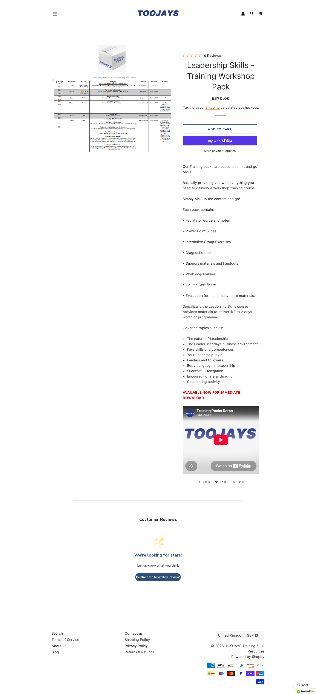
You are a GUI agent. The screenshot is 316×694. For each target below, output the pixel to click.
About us (59, 646)
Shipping (213, 107)
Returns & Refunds (139, 652)
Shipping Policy (137, 639)
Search (57, 633)
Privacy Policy (136, 646)
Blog (55, 652)
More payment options (220, 151)
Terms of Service (65, 639)
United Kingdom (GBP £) (238, 635)
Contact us (134, 633)
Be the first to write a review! (158, 577)
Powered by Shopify (247, 656)
